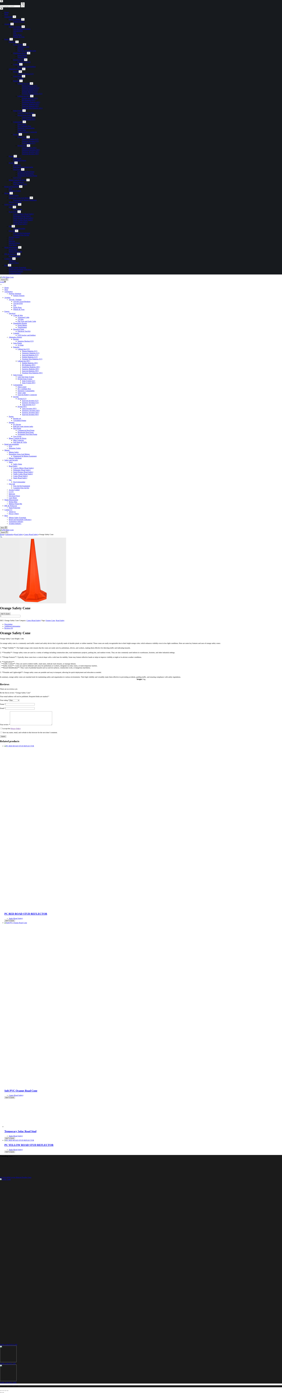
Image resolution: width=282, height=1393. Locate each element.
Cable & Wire (18, 315)
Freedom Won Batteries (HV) (32, 373)
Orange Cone (50, 620)
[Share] (5, 1390)
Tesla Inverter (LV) (28, 405)
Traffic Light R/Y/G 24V (9, 1345)
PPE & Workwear (10, 506)
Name (3, 704)
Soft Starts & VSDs (20, 442)
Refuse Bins (13, 502)
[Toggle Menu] (1, 284)
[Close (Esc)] (7, 1390)
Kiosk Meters (22, 325)
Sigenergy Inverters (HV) (31, 411)
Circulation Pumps (19, 420)
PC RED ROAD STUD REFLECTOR (25, 913)
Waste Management (11, 500)
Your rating (4, 700)
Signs (11, 462)
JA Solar (21, 345)
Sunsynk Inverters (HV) (30, 414)
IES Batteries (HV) (28, 365)
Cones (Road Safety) (20, 476)
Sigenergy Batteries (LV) (30, 353)
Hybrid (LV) (22, 399)
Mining (6, 450)
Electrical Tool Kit (24, 331)
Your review (5, 725)
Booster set (17, 418)
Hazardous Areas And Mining (19, 454)
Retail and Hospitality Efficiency (20, 520)
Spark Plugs (17, 307)
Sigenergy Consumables (26, 391)
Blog (6, 516)
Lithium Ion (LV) (24, 349)
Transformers (22, 327)
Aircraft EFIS (18, 303)
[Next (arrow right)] (3, 1392)
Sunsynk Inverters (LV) (30, 401)
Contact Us (8, 510)
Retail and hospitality (11, 444)
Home (6, 288)
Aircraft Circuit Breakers (21, 301)
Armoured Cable (23, 317)
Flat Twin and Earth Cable (27, 321)
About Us (12, 512)
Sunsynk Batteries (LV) (30, 355)
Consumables (18, 385)
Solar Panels (17, 343)
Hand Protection (14, 508)
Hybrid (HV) (22, 407)
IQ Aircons (17, 424)
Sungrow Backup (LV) (26, 341)
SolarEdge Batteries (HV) (31, 367)
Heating (11, 422)
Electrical (12, 313)
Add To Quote (5, 614)
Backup (16, 339)
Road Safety (13, 466)
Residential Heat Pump (26, 432)
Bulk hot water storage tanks (23, 426)
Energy (6, 311)
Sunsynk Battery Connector (27, 395)
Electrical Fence (14, 496)
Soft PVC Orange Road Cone (20, 1090)
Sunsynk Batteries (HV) (30, 371)
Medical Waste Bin (15, 504)
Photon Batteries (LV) (29, 351)
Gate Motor (13, 498)
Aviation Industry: (15, 524)
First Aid (12, 484)
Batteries (16, 347)
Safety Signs (17, 464)
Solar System (17, 375)
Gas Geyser (17, 436)
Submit (3, 736)
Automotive (8, 292)
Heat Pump (17, 428)
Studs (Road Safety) (20, 478)
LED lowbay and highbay (27, 335)
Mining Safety (14, 452)
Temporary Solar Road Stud (20, 1131)
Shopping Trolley (15, 448)
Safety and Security (11, 460)
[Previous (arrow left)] (1, 1392)
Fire (10, 480)
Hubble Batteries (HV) (30, 363)
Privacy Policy (14, 514)
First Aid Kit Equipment (21, 486)
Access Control (14, 490)
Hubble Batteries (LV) (30, 357)
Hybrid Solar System (25, 379)
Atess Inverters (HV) (29, 409)
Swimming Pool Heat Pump (27, 434)
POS (10, 446)
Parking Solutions (15, 294)
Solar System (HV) (28, 383)
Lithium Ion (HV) (24, 361)
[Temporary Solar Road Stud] (20, 1127)
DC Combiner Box (24, 389)
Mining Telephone (15, 458)
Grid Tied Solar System (26, 377)
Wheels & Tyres (18, 309)
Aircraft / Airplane (15, 299)
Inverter (16, 397)
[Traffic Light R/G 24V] (8, 1361)
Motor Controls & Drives (17, 438)
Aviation (7, 297)
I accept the (11, 728)
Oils (14, 305)
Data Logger (22, 387)
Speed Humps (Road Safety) (23, 472)
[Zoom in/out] (1, 1390)
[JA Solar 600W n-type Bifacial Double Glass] (8, 1175)
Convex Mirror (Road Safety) (23, 468)
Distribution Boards (20, 323)
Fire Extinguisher (19, 482)
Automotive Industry (16, 522)
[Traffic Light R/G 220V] (8, 1380)
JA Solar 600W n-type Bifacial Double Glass (15, 1177)
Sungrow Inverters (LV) (30, 403)
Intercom (12, 494)
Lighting (16, 333)
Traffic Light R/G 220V (8, 1382)
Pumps (11, 416)
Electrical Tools (18, 329)
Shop (6, 290)
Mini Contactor (18, 440)
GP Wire (21, 319)
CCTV (11, 492)
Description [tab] (8, 624)
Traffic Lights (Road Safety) (23, 474)
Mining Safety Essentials (17, 518)
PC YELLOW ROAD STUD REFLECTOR (28, 1145)
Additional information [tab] (12, 626)
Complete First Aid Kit (21, 488)
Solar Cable (22, 393)
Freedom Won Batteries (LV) (32, 359)
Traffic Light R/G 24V (8, 1363)
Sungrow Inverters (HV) (30, 412)
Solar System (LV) (28, 381)
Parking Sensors (18, 296)
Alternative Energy (15, 337)
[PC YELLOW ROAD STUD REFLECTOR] (19, 1140)
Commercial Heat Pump (26, 430)
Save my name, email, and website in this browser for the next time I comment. (30, 732)
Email (2, 708)
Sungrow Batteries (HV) (30, 369)
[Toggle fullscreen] (3, 1390)
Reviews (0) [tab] (8, 628)
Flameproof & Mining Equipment (25, 456)
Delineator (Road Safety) (22, 470)
